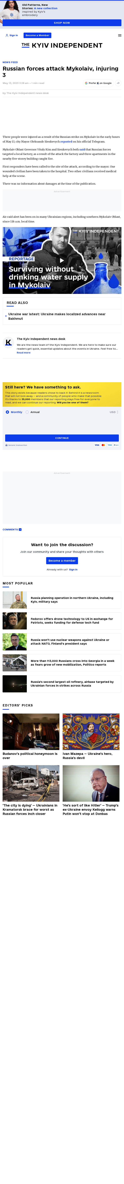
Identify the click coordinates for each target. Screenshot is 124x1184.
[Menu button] (119, 35)
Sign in (73, 569)
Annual (35, 412)
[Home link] (62, 45)
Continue (62, 438)
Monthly (16, 412)
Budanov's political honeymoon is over (30, 756)
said (82, 149)
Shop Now (62, 22)
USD (113, 412)
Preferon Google (100, 83)
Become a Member (37, 35)
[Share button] (118, 83)
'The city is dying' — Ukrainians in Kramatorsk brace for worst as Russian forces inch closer (30, 810)
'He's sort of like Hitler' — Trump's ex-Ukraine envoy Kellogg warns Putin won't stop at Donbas (91, 810)
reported (66, 141)
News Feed (10, 62)
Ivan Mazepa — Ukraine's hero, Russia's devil (87, 756)
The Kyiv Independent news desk (27, 93)
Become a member (62, 560)
